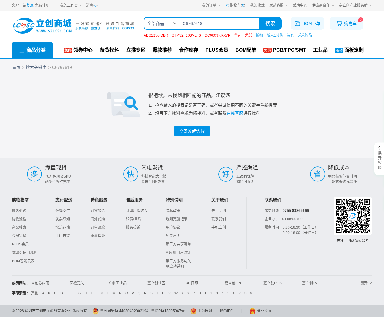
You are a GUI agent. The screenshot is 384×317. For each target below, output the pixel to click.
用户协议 (173, 227)
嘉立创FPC (234, 283)
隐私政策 (173, 211)
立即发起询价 (192, 131)
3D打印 (192, 283)
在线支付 (63, 211)
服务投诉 (133, 227)
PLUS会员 (20, 244)
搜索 (270, 23)
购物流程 (19, 219)
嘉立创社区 (156, 283)
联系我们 (219, 219)
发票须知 (63, 219)
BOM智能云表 (23, 261)
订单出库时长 (137, 211)
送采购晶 (305, 35)
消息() (92, 5)
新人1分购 (275, 35)
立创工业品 (118, 283)
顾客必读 (19, 211)
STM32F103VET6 (186, 35)
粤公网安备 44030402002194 (124, 311)
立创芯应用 (40, 283)
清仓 (290, 35)
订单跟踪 (98, 227)
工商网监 (205, 311)
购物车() (237, 5)
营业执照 (264, 311)
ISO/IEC (226, 311)
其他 (34, 293)
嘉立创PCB (272, 283)
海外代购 (98, 219)
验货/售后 (133, 219)
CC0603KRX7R (218, 35)
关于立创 (219, 211)
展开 (364, 283)
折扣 (259, 35)
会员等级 (19, 236)
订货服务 (98, 211)
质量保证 (98, 236)
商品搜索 (19, 227)
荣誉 (248, 35)
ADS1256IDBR (156, 35)
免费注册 (42, 5)
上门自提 (63, 236)
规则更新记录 (177, 219)
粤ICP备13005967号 (168, 311)
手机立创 (219, 227)
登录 (30, 5)
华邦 (238, 35)
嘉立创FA (309, 283)
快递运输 (63, 227)
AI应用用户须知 (178, 253)
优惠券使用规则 (24, 253)
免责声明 (173, 236)
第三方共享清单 (178, 244)
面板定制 (77, 283)
